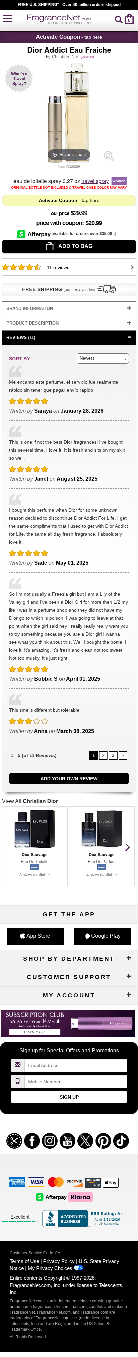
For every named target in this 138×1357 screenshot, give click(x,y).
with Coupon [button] (59, 223)
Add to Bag (74, 246)
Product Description (32, 323)
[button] (7, 18)
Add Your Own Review (69, 778)
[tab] (69, 308)
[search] (119, 19)
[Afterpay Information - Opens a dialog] (34, 234)
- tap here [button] (69, 36)
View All (30, 801)
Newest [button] (87, 358)
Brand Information (29, 308)
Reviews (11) (20, 337)
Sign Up (69, 1097)
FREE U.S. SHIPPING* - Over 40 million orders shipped (69, 4)
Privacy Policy (59, 1261)
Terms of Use (24, 1261)
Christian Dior (65, 56)
